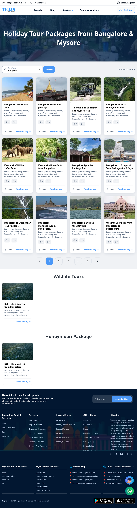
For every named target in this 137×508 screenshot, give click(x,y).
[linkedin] (126, 454)
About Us (87, 420)
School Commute (36, 433)
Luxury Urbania (62, 437)
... (78, 261)
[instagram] (131, 454)
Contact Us (87, 424)
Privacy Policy (88, 442)
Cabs (4, 423)
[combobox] (22, 69)
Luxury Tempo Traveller (65, 424)
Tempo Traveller (8, 428)
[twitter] (116, 454)
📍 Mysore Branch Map (112, 483)
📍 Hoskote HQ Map (111, 476)
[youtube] (112, 454)
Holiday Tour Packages (38, 446)
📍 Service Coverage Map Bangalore (84, 476)
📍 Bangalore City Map (112, 479)
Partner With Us (89, 450)
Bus (3, 432)
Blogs (53, 10)
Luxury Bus (60, 433)
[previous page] (39, 261)
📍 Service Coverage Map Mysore (83, 483)
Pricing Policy (88, 446)
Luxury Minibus (62, 429)
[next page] (97, 261)
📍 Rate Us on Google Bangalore (83, 473)
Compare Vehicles (89, 10)
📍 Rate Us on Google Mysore (81, 479)
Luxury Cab (60, 420)
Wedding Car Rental (37, 442)
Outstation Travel (36, 437)
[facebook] (121, 454)
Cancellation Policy (90, 433)
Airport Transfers (35, 424)
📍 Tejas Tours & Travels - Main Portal (118, 473)
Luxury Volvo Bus (63, 442)
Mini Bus (5, 436)
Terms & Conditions (91, 437)
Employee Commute (37, 429)
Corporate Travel (35, 420)
